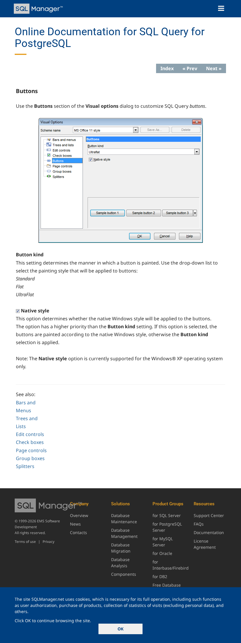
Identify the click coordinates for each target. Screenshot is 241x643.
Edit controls (30, 434)
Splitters (25, 466)
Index (167, 68)
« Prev (190, 68)
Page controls (31, 450)
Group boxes (30, 458)
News (75, 524)
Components (123, 574)
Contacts (78, 532)
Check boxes (30, 442)
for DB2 (160, 576)
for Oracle (162, 553)
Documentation (209, 532)
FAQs (199, 524)
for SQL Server (167, 515)
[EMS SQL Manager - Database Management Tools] (39, 9)
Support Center (209, 515)
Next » (214, 68)
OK (120, 629)
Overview (79, 515)
